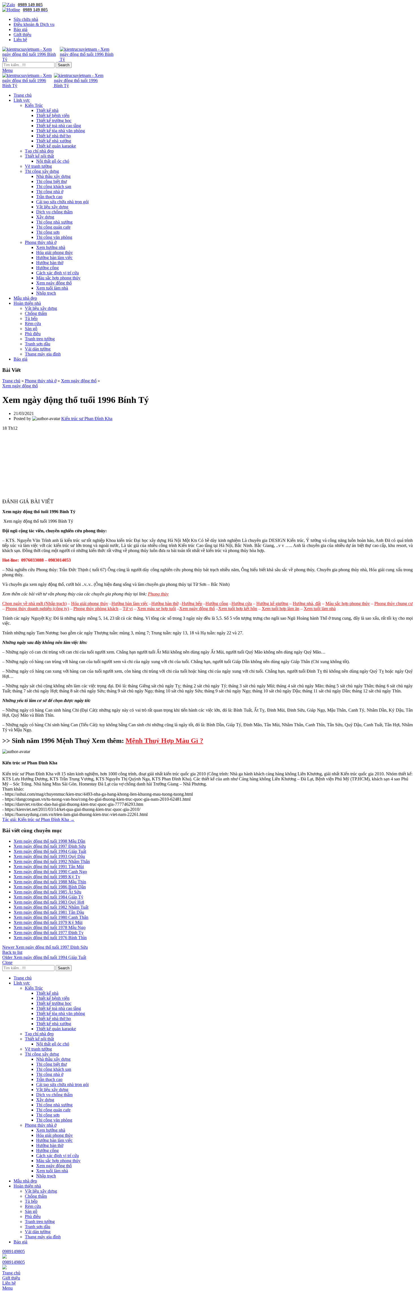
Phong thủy (158, 594)
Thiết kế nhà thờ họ (53, 135)
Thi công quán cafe (53, 227)
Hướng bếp (192, 603)
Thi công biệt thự (51, 181)
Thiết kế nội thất (39, 156)
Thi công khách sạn (53, 186)
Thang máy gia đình (43, 354)
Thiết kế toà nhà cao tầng (58, 125)
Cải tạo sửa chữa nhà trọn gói (62, 201)
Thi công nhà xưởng (54, 222)
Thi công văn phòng (54, 237)
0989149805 (13, 1251)
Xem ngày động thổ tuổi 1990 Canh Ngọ (50, 871)
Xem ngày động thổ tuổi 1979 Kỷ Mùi (48, 922)
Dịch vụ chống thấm (54, 211)
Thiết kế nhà (47, 110)
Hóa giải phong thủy (54, 252)
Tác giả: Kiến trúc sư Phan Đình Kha (38, 819)
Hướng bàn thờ (49, 262)
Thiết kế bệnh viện (52, 115)
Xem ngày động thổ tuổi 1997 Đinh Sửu (50, 846)
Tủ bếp (31, 318)
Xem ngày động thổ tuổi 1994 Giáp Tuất (50, 851)
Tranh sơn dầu (37, 343)
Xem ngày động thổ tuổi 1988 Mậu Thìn (50, 881)
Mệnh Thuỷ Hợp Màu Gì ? (164, 740)
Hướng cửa (241, 603)
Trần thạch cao (49, 196)
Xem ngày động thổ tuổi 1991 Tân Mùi (49, 866)
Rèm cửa (33, 323)
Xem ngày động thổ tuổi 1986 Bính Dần (50, 886)
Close (7, 962)
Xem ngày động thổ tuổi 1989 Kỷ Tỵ (47, 876)
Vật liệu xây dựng (52, 206)
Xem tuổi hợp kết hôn (237, 608)
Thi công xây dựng (42, 171)
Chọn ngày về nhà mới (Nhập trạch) (34, 603)
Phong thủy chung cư (393, 603)
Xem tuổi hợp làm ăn (280, 608)
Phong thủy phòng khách (95, 608)
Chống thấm (36, 313)
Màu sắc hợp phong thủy (58, 277)
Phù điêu (33, 333)
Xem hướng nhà (50, 247)
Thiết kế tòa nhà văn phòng (60, 130)
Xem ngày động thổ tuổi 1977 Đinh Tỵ (49, 932)
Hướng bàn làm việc (54, 257)
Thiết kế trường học (53, 120)
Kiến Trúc (34, 105)
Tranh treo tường (40, 338)
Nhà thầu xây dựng (53, 176)
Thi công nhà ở (49, 191)
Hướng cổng (47, 267)
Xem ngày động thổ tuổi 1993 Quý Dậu (49, 856)
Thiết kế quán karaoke (56, 146)
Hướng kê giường (272, 603)
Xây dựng (45, 217)
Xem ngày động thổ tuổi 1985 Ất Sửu (47, 892)
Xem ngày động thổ (54, 283)
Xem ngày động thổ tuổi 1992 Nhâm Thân (52, 861)
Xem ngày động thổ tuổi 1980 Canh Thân (51, 917)
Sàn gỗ (31, 328)
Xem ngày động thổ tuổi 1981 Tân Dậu (49, 912)
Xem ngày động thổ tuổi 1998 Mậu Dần (49, 841)
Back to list (12, 952)
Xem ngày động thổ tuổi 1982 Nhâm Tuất (51, 907)
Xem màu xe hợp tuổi (156, 608)
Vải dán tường (38, 349)
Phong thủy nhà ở (40, 242)
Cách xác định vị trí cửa (57, 272)
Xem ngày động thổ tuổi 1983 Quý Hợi (49, 902)
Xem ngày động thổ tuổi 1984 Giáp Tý (48, 897)
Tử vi (128, 608)
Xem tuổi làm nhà (52, 288)
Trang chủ (11, 380)
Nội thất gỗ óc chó (52, 161)
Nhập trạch (46, 293)
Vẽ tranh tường (38, 166)
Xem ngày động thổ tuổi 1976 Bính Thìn (50, 937)
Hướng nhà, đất (307, 603)
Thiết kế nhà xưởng (53, 140)
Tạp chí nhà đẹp (39, 151)
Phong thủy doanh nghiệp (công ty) (37, 608)
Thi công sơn (48, 232)
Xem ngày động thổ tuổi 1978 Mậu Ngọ (50, 927)
